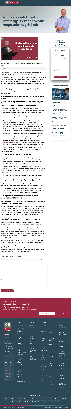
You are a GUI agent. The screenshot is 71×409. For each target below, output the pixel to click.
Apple (8, 373)
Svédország (51, 354)
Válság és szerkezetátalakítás (21, 344)
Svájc (42, 355)
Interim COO (32, 332)
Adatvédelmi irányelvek (49, 407)
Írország (50, 363)
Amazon (9, 376)
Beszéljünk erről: (63, 56)
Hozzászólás (3, 262)
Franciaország (44, 357)
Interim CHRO (32, 334)
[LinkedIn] (5, 356)
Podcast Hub (61, 365)
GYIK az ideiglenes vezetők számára (62, 383)
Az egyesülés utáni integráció (21, 349)
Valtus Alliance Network (20, 377)
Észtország (51, 334)
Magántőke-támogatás (19, 367)
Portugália (51, 365)
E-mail (55, 55)
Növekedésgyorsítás (21, 352)
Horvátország (43, 345)
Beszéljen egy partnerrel (46, 313)
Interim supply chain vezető (32, 347)
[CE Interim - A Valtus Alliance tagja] (9, 326)
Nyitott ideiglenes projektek (62, 372)
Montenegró (51, 340)
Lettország (51, 332)
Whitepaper (61, 351)
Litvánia (50, 330)
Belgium (42, 361)
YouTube (9, 368)
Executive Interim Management (20, 331)
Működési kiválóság (21, 364)
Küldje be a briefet (61, 313)
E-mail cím (3, 285)
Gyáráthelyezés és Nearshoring (21, 358)
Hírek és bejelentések (61, 359)
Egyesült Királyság (51, 351)
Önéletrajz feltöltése (61, 376)
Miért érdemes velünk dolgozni (62, 332)
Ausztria (42, 352)
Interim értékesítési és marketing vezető (33, 359)
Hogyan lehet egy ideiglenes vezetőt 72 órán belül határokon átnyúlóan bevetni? (60, 96)
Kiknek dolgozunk (62, 334)
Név (2, 279)
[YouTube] (8, 356)
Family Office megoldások (20, 371)
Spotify (8, 370)
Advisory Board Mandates (20, 338)
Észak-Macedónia (51, 343)
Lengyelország (44, 327)
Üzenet (55, 61)
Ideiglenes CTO (33, 336)
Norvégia (51, 356)
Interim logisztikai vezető (33, 351)
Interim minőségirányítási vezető (33, 355)
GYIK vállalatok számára (62, 340)
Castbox (9, 379)
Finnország (51, 361)
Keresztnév (56, 50)
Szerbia (42, 342)
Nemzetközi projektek (19, 362)
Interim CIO (32, 338)
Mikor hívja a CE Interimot (62, 328)
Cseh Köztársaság (43, 331)
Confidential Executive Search (20, 334)
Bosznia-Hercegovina (51, 337)
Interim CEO (32, 327)
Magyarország (44, 336)
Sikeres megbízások (61, 337)
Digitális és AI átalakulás (20, 355)
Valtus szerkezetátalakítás (21, 380)
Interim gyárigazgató (32, 344)
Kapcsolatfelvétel (62, 389)
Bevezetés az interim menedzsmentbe (62, 348)
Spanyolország (44, 364)
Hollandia (43, 359)
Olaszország (43, 366)
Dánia (50, 358)
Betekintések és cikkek (62, 356)
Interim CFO (32, 329)
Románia (43, 338)
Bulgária (42, 340)
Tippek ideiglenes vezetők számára (62, 379)
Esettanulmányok (62, 353)
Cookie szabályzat (58, 407)
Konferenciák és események (62, 363)
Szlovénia (51, 327)
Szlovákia (43, 333)
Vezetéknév (63, 50)
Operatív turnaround (21, 347)
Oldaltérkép (66, 407)
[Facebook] (12, 356)
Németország (44, 350)
